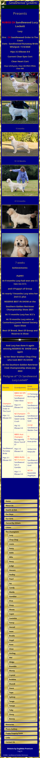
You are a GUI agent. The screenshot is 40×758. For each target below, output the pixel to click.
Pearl (11, 579)
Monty (12, 671)
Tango (11, 701)
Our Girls (9, 519)
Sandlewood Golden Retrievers (18, 755)
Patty (11, 548)
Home (8, 501)
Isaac (11, 631)
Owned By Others (13, 523)
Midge (11, 662)
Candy (12, 588)
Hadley (12, 574)
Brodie (12, 636)
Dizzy (11, 605)
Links (8, 737)
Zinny (11, 714)
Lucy (11, 535)
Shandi (12, 684)
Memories (10, 724)
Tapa (11, 692)
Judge (11, 566)
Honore (12, 570)
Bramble (12, 666)
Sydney (12, 697)
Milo (11, 557)
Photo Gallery (11, 729)
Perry (11, 561)
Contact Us (10, 742)
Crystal (12, 675)
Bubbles (12, 679)
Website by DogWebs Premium (20, 748)
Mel (10, 657)
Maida (12, 592)
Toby (11, 710)
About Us (9, 505)
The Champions (12, 532)
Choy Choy (13, 540)
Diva (11, 601)
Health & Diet (11, 510)
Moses (12, 609)
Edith (11, 553)
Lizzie (11, 544)
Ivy (10, 583)
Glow (11, 649)
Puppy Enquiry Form (14, 733)
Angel (11, 640)
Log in (20, 751)
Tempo (12, 706)
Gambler (13, 596)
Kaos (11, 644)
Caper (11, 614)
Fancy (11, 622)
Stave (11, 688)
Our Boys (9, 514)
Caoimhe (13, 618)
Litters (8, 527)
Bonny (12, 719)
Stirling (12, 653)
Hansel (12, 627)
